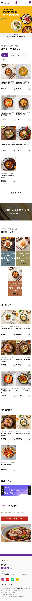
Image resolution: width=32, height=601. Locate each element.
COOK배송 (7, 3)
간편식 (25, 55)
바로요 (3, 60)
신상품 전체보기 (15, 193)
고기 (19, 55)
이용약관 (3, 560)
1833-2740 (6, 568)
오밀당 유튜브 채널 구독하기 (14, 519)
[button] (30, 20)
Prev (2, 490)
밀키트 (12, 55)
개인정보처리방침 (10, 560)
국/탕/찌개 (4, 55)
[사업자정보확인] (19, 589)
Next (29, 490)
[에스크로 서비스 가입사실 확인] (8, 594)
